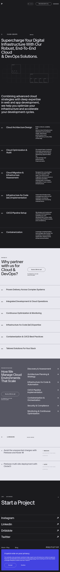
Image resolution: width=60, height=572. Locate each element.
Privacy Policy (32, 559)
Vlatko (45, 464)
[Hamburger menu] (56, 3)
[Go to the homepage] (7, 4)
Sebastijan (46, 450)
